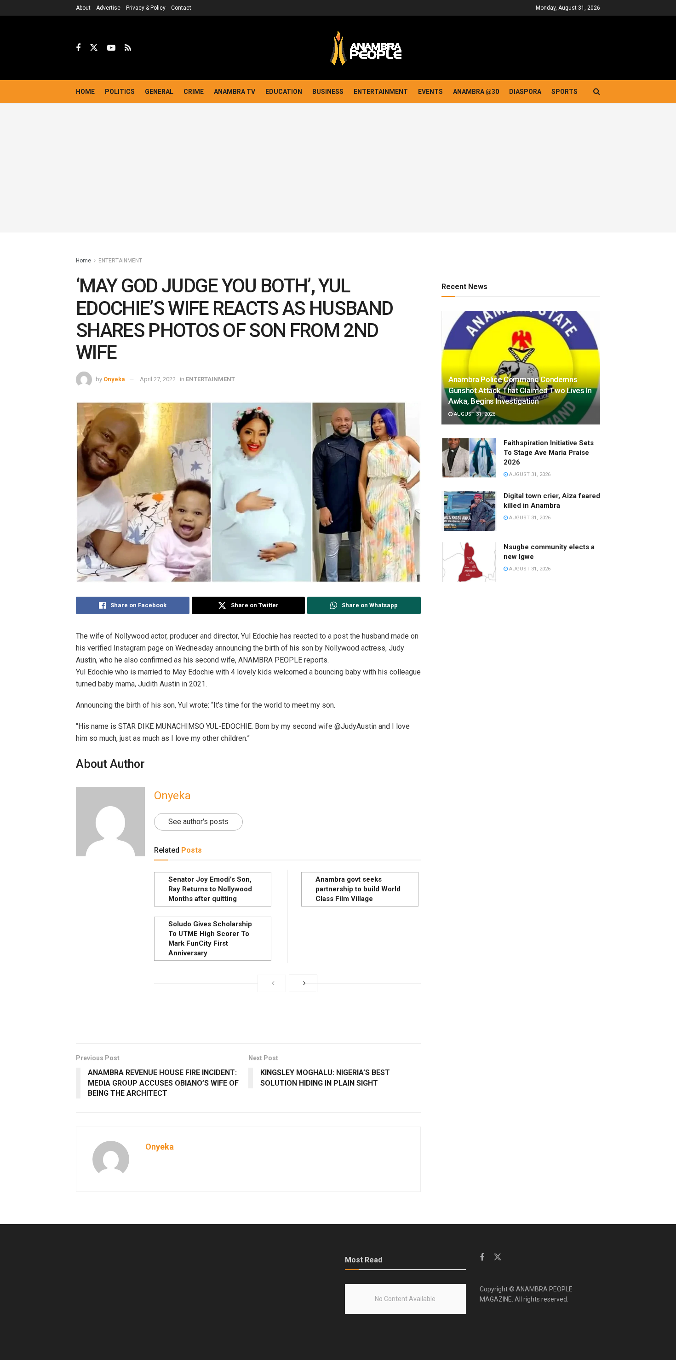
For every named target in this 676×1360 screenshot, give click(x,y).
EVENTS (430, 91)
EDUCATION (283, 91)
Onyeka (114, 379)
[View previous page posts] (272, 983)
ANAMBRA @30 (476, 91)
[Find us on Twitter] (94, 47)
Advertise (108, 8)
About (83, 8)
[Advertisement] (338, 168)
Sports (564, 91)
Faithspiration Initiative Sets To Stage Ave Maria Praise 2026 (549, 452)
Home (85, 91)
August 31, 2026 (474, 414)
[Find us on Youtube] (111, 48)
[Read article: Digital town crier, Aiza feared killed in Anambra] (469, 511)
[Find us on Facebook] (78, 48)
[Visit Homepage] (365, 48)
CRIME (193, 91)
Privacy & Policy (146, 8)
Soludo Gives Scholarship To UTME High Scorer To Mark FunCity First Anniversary (210, 938)
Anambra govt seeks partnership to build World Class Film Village (358, 889)
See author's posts (198, 821)
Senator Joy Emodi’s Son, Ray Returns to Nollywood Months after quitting (210, 889)
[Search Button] (596, 91)
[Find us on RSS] (128, 48)
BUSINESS (328, 91)
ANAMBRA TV (234, 91)
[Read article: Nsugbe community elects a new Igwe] (469, 562)
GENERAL (159, 91)
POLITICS (120, 91)
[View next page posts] (303, 983)
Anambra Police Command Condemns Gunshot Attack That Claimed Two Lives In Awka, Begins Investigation (519, 390)
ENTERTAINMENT (381, 91)
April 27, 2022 (158, 379)
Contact (181, 8)
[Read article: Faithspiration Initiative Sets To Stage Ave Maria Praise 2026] (469, 458)
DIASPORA (525, 91)
